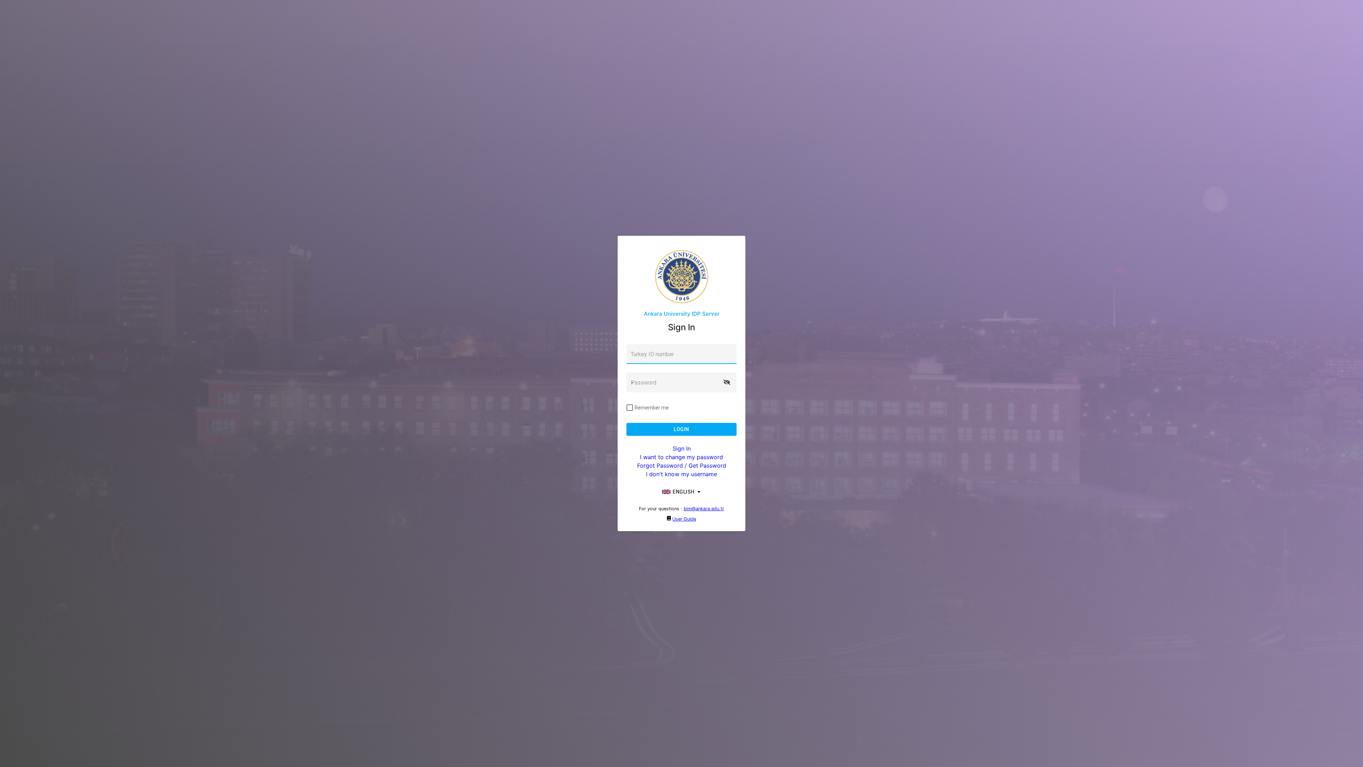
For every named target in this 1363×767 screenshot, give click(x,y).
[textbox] (681, 354)
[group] (681, 491)
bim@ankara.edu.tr (704, 508)
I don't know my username (681, 474)
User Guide (684, 519)
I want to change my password (681, 457)
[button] (726, 382)
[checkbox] (647, 407)
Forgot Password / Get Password (681, 465)
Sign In (682, 448)
